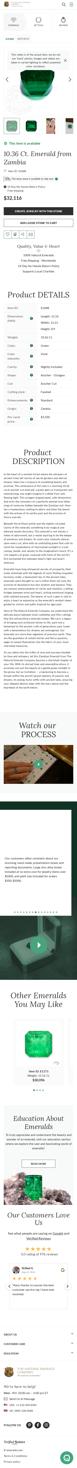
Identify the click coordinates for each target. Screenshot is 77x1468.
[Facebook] (38, 1425)
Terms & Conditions (15, 1455)
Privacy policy (12, 1461)
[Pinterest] (29, 1425)
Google (58, 1233)
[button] (70, 79)
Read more (43, 1164)
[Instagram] (46, 1425)
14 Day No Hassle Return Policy (26, 186)
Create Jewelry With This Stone (38, 211)
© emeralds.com (13, 1450)
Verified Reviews (38, 1238)
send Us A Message (22, 1399)
